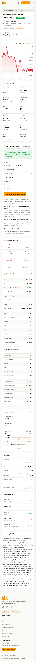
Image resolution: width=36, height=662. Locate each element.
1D (16, 43)
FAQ (3, 630)
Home (3, 619)
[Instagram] (3, 607)
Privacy (16, 658)
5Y (31, 43)
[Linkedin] (7, 607)
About (3, 622)
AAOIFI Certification (9, 649)
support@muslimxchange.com (10, 645)
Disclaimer (5, 658)
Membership (5, 636)
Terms (11, 658)
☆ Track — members (10, 21)
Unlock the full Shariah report (15, 194)
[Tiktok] (11, 607)
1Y (27, 43)
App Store (6, 611)
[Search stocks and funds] (14, 3)
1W (20, 43)
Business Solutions (7, 633)
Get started (25, 3)
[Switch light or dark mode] (18, 3)
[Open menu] (32, 3)
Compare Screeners (8, 627)
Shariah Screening (7, 624)
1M (24, 43)
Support (22, 658)
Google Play (15, 611)
